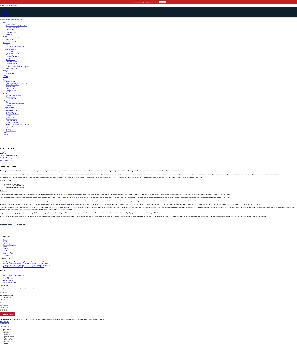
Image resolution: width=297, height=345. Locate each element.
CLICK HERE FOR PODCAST (9, 5)
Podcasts (5, 13)
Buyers (5, 240)
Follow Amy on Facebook (7, 160)
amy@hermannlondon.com (8, 159)
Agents (5, 247)
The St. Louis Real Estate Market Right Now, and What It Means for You (23, 267)
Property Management (9, 245)
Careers (5, 11)
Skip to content (4, 321)
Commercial (6, 243)
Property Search (8, 280)
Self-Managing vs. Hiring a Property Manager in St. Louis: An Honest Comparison (26, 262)
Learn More (163, 2)
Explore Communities (9, 282)
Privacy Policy (7, 252)
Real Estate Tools (8, 279)
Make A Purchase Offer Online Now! (13, 275)
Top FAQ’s (6, 277)
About (5, 8)
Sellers (5, 241)
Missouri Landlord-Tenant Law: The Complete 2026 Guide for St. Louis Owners (26, 263)
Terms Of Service (8, 253)
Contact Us (6, 15)
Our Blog (5, 274)
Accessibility (6, 255)
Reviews (5, 10)
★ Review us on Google (7, 314)
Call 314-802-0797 (8, 16)
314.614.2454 (4, 157)
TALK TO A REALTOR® (19, 224)
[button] (4, 323)
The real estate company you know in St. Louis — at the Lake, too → (22, 289)
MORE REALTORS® (6, 224)
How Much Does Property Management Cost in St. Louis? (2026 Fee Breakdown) (26, 265)
